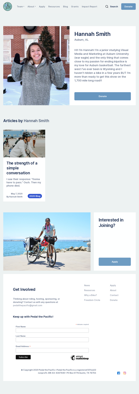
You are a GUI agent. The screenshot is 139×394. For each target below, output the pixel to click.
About (113, 290)
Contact (114, 295)
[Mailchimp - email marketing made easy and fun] (79, 360)
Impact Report (89, 6)
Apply (42, 6)
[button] (20, 6)
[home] (7, 6)
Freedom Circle (92, 300)
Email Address (23, 346)
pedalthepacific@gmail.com (27, 305)
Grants (75, 6)
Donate (128, 6)
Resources (54, 6)
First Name (21, 326)
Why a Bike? (90, 295)
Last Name (21, 336)
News (87, 285)
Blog (65, 6)
